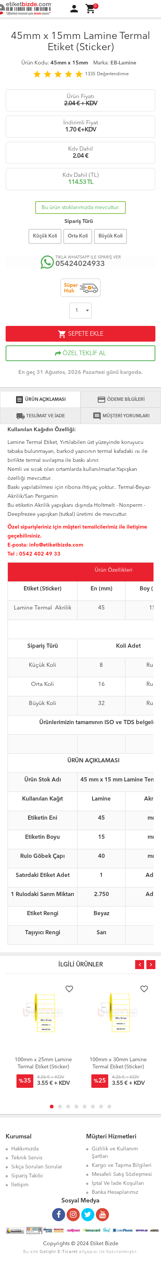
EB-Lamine (123, 63)
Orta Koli (78, 236)
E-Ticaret (68, 1252)
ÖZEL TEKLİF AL (83, 354)
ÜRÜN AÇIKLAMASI (40, 399)
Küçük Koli (45, 236)
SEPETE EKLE (80, 334)
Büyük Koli (110, 236)
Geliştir (48, 1252)
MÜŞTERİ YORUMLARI (120, 416)
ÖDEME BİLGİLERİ (121, 399)
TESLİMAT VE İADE (40, 416)
